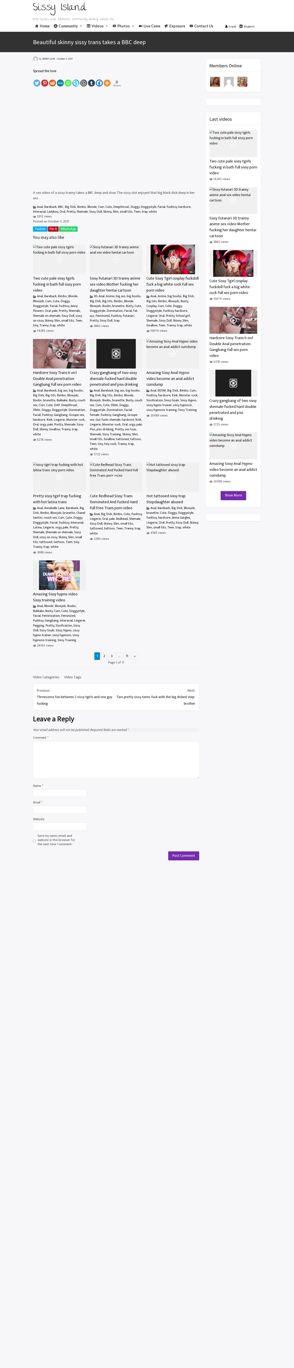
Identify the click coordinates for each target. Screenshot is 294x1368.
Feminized (103, 316)
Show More (233, 495)
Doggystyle (148, 207)
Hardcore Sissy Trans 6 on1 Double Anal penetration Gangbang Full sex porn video (57, 379)
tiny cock (110, 444)
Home (45, 26)
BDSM (162, 390)
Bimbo (81, 207)
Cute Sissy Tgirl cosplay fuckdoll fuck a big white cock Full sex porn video (172, 284)
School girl (183, 316)
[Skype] (75, 81)
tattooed (122, 439)
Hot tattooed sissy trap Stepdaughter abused (166, 499)
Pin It (53, 229)
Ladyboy (52, 211)
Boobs (106, 306)
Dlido (36, 410)
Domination (115, 311)
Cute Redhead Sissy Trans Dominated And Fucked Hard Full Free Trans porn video (114, 502)
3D (95, 296)
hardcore (184, 207)
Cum (101, 207)
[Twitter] (36, 81)
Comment (40, 738)
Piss (92, 429)
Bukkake (62, 400)
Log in (232, 26)
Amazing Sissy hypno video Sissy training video (55, 597)
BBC (60, 207)
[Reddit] (52, 81)
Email (37, 802)
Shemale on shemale (46, 316)
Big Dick (70, 207)
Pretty (71, 211)
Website (38, 819)
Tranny (43, 325)
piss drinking (105, 429)
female (94, 415)
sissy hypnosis (182, 405)
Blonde (92, 207)
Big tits (107, 301)
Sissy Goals (171, 400)
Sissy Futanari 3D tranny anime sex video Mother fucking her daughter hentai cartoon (115, 284)
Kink (49, 419)
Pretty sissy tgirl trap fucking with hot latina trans (57, 499)
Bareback (50, 207)
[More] (107, 81)
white (153, 211)
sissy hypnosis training (161, 410)
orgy (43, 424)
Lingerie (151, 316)
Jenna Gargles (181, 517)
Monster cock (75, 419)
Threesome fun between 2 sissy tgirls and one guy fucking (74, 697)
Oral (62, 211)
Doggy (135, 207)
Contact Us (204, 26)
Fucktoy (172, 207)
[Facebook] (99, 81)
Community (68, 26)
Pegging (38, 625)
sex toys (130, 429)
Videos (98, 26)
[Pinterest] (44, 81)
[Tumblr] (91, 81)
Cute (108, 207)
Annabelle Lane (54, 508)
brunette (118, 306)
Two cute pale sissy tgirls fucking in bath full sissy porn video (57, 284)
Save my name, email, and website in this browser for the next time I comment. (56, 840)
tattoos (135, 439)
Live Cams (152, 26)
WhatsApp (68, 229)
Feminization (51, 616)
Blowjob (38, 301)
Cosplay (151, 306)
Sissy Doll (95, 211)
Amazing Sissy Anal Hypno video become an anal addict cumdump (170, 379)
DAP (57, 405)
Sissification (154, 400)
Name (38, 786)
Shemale (82, 211)
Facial (161, 207)
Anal (40, 207)
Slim (115, 211)
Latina (37, 527)
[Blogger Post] (83, 81)
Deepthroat (121, 207)
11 (127, 656)
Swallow (151, 325)
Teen (137, 211)
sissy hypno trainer (159, 405)
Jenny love (49, 59)
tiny (35, 325)
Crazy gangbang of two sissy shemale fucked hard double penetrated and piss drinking (114, 379)
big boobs (134, 296)
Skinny (107, 211)
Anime (110, 296)
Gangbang (61, 415)
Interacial (39, 211)
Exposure (177, 26)
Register (249, 26)
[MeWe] (60, 81)
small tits (126, 211)
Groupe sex (76, 415)
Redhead (122, 519)
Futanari (128, 316)
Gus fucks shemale (108, 419)
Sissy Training (111, 434)
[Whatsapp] (68, 81)
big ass (120, 296)
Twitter (40, 229)
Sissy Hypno (188, 400)
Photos (123, 26)
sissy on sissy (48, 537)
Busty (129, 306)
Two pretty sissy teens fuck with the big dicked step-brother (155, 697)
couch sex (50, 517)
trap (145, 211)
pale (54, 311)
